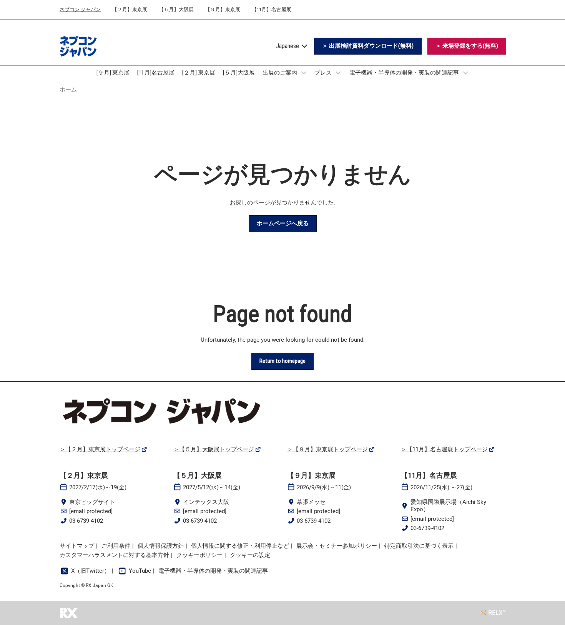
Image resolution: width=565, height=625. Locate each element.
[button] (368, 46)
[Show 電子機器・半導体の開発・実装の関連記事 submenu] (465, 72)
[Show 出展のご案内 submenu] (303, 72)
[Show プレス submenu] (338, 72)
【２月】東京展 (129, 9)
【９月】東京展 (222, 9)
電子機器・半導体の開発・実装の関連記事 (404, 72)
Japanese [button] (288, 46)
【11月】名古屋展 (271, 9)
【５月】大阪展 (176, 9)
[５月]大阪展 (239, 72)
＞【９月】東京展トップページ (327, 449)
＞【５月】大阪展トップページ (213, 449)
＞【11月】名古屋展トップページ (444, 449)
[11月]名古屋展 (155, 72)
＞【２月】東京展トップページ (100, 449)
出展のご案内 (280, 72)
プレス (323, 72)
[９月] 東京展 (113, 72)
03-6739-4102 (86, 520)
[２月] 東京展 (198, 72)
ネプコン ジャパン (80, 9)
